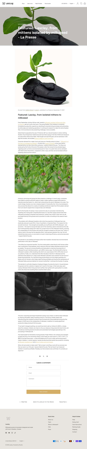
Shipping (74, 429)
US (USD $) (64, 3)
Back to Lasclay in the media (43, 402)
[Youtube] (9, 432)
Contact (74, 432)
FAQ (49, 427)
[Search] (81, 3)
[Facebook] (6, 432)
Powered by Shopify (18, 445)
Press (49, 429)
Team (49, 422)
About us (50, 419)
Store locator (48, 3)
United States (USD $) (10, 441)
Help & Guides (38, 3)
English (71, 3)
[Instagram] (12, 432)
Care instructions (77, 424)
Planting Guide (76, 427)
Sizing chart (75, 422)
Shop (23, 3)
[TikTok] (15, 432)
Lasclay (11, 445)
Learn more (29, 3)
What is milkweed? (53, 424)
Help (73, 419)
